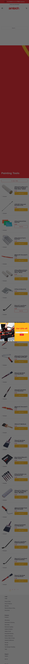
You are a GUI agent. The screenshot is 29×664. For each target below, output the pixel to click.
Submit (22, 334)
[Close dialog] (28, 323)
